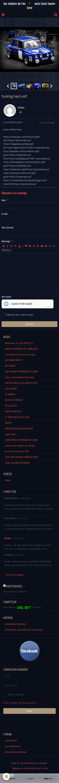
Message (6, 241)
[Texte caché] (38, 246)
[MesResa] (48, 778)
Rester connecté (15, 694)
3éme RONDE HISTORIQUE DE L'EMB (21, 371)
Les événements (12, 746)
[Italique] (8, 246)
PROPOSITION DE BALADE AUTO (19, 428)
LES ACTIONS (11, 388)
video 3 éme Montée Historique (19, 377)
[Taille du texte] (15, 246)
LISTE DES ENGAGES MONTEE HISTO (21, 457)
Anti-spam (6, 296)
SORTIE (8, 423)
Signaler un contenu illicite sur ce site (30, 768)
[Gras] (4, 246)
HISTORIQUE (10, 365)
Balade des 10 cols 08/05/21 (19, 343)
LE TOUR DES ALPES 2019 (17, 417)
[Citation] (26, 246)
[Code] (50, 246)
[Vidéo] (46, 246)
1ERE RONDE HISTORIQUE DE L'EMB (21, 440)
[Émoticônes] (54, 246)
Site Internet (8, 227)
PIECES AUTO (11, 405)
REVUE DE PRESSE (13, 400)
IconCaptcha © (48, 307)
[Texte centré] (30, 246)
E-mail (4, 214)
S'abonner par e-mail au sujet (19, 314)
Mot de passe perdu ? (28, 702)
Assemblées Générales (15, 624)
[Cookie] (6, 776)
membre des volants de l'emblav (20, 445)
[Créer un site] (11, 778)
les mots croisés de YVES (17, 451)
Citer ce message (47, 122)
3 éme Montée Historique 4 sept (20, 354)
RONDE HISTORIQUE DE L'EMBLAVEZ (21, 348)
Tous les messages (14, 574)
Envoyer (29, 324)
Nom (4, 200)
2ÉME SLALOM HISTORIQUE (17, 462)
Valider (29, 711)
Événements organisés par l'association (24, 629)
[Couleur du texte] (20, 246)
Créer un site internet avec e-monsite (29, 763)
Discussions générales (15, 752)
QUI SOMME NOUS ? (14, 360)
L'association (11, 740)
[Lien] (34, 246)
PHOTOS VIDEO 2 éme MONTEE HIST (21, 383)
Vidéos (8, 480)
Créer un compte (10, 702)
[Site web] (20, 112)
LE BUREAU (10, 394)
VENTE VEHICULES (13, 411)
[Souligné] (11, 246)
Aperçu (7, 250)
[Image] (42, 246)
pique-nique (10, 434)
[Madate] (29, 778)
